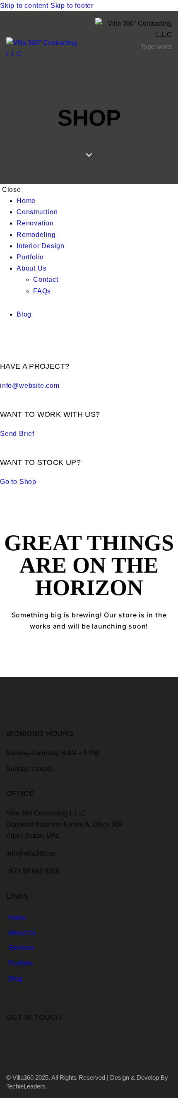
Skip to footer (72, 5)
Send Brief (17, 433)
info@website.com (30, 385)
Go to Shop (18, 481)
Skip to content (24, 5)
